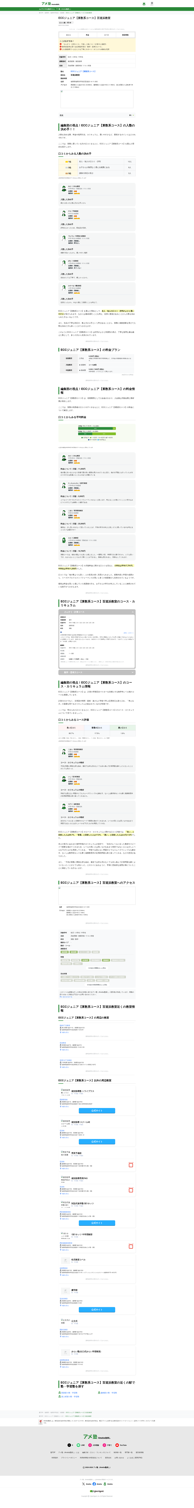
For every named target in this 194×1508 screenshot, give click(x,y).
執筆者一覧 (118, 1452)
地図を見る (65, 1032)
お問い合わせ (119, 1457)
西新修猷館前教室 (66, 1243)
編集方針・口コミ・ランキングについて (96, 1452)
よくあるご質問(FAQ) (134, 1457)
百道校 (62, 1130)
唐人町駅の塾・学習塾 (70, 1396)
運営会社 (108, 1457)
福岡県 (47, 13)
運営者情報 (140, 1452)
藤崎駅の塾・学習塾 (109, 1393)
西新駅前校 (64, 1099)
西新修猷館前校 (65, 1212)
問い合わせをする (66, 997)
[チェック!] (131, 1165)
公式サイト (97, 1110)
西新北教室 (64, 1329)
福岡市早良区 (55, 13)
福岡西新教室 (64, 1360)
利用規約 (55, 1457)
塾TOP (41, 13)
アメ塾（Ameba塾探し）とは (68, 1452)
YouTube (123, 1445)
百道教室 (63, 1043)
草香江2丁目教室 (66, 1060)
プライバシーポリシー (69, 1457)
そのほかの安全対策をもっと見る (97, 985)
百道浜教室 (64, 1298)
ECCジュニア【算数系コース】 (83, 71)
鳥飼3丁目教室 (65, 1025)
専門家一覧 (129, 1452)
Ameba (88, 1484)
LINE (83, 1445)
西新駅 (62, 13)
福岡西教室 (64, 1268)
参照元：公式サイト (129, 633)
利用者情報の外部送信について (91, 1457)
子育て (109, 1445)
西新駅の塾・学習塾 (69, 1393)
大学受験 (96, 1445)
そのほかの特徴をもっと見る (97, 968)
